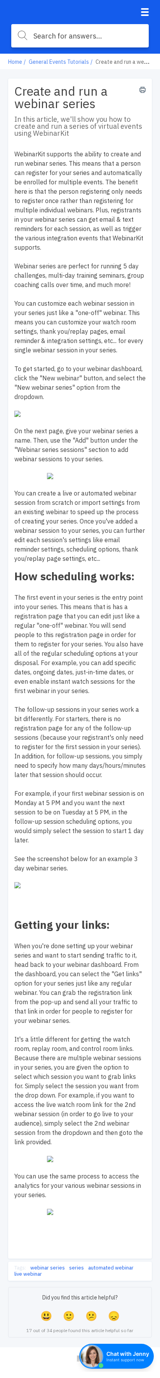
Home (15, 61)
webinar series (47, 1268)
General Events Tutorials (59, 61)
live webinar (28, 1274)
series (76, 1268)
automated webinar (111, 1268)
